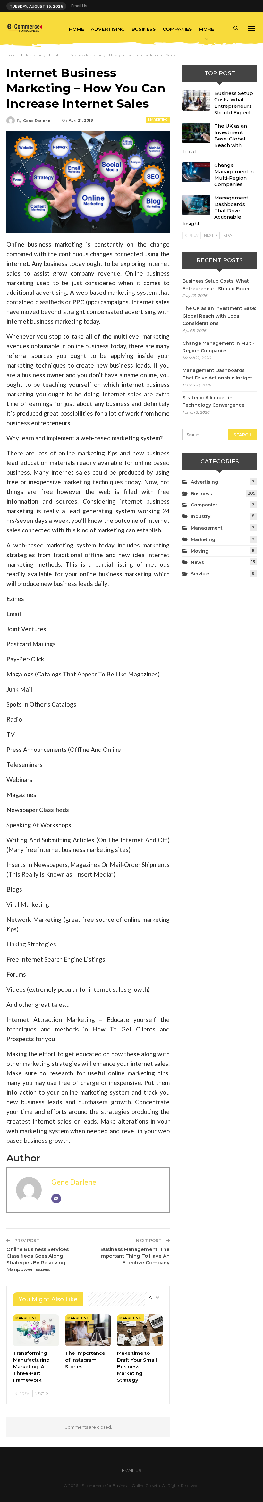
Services (201, 574)
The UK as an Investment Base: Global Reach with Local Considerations (219, 316)
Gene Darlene (73, 1181)
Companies (177, 29)
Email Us (79, 6)
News (197, 562)
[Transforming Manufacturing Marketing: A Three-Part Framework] (36, 1330)
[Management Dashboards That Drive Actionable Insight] (196, 205)
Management (207, 528)
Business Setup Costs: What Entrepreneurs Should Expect (233, 102)
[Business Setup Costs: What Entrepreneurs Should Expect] (196, 100)
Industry (200, 516)
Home (76, 29)
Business (144, 29)
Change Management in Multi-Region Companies (234, 174)
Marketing (158, 119)
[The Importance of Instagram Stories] (88, 1330)
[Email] (56, 1198)
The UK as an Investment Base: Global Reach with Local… (214, 139)
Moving (199, 551)
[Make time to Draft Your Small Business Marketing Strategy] (140, 1330)
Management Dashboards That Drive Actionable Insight (215, 210)
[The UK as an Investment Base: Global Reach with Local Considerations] (196, 133)
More (206, 29)
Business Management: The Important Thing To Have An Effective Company (134, 1256)
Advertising (108, 29)
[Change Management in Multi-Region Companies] (196, 172)
